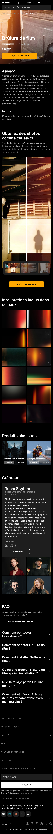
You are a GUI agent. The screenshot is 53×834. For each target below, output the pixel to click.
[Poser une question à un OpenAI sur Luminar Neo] (3, 814)
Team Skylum (24, 44)
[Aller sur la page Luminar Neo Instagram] (32, 823)
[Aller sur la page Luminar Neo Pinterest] (50, 823)
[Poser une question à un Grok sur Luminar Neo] (22, 814)
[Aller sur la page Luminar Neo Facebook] (27, 823)
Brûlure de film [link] (29, 13)
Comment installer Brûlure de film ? (26, 659)
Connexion (28, 2)
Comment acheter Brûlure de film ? (26, 646)
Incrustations (16, 13)
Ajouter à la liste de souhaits (14, 449)
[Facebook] (6, 545)
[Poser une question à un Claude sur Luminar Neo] (16, 814)
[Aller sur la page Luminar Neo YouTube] (41, 823)
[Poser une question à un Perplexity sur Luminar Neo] (9, 814)
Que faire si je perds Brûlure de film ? (26, 684)
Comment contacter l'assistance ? (26, 634)
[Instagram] (11, 545)
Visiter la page (17, 551)
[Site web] (15, 545)
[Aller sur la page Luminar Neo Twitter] (46, 823)
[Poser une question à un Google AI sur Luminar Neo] (28, 814)
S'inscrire (26, 785)
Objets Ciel (9, 462)
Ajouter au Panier (19, 56)
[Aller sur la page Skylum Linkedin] (37, 823)
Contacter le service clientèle (20, 621)
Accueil (5, 13)
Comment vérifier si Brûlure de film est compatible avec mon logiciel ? (26, 698)
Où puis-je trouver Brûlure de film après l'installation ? (26, 671)
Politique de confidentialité (20, 793)
